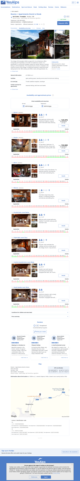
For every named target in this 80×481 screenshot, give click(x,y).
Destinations (16, 7)
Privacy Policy (56, 473)
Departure (43, 103)
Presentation (14, 28)
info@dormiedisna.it (27, 22)
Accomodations (5, 7)
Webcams (63, 7)
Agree (46, 477)
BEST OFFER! (63, 19)
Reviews (50, 7)
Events (57, 7)
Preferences (34, 477)
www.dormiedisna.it (16, 22)
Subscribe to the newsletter (70, 452)
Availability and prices (25, 28)
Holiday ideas (42, 7)
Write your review (41, 331)
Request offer (63, 23)
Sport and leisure (26, 7)
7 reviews (58, 69)
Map (43, 28)
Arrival (23, 103)
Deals (35, 7)
